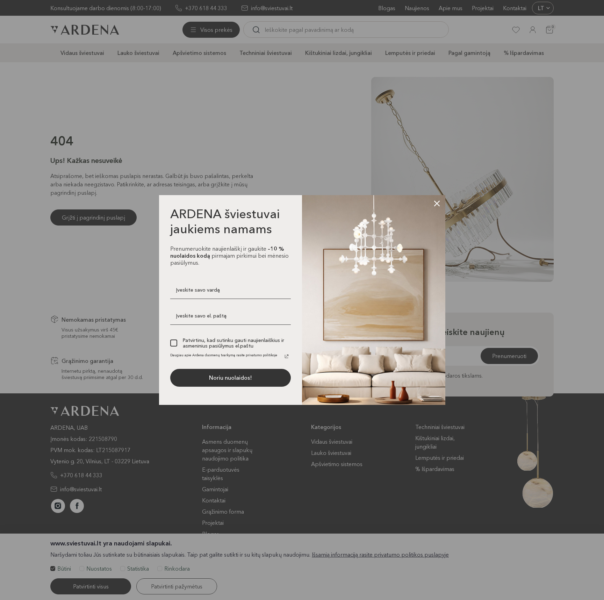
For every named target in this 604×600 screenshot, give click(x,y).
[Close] (437, 203)
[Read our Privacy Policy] (286, 356)
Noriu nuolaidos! (230, 377)
